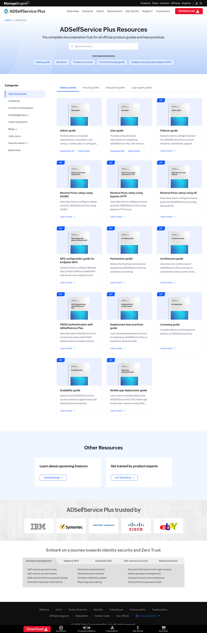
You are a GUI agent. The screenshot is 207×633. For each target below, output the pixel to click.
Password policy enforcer (91, 573)
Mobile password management (144, 573)
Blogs (11, 129)
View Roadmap (52, 477)
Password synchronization (91, 569)
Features (87, 11)
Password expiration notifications (45, 582)
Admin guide (43, 62)
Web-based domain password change (47, 578)
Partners (164, 3)
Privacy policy (138, 609)
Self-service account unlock (42, 573)
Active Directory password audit (145, 582)
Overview (73, 11)
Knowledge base (17, 115)
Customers (163, 11)
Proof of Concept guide (112, 62)
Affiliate (175, 3)
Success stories (17, 143)
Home (8, 20)
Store (155, 3)
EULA (59, 609)
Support (147, 11)
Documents (114, 11)
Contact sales (102, 616)
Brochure (62, 62)
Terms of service (77, 609)
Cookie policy (160, 609)
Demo (100, 11)
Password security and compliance (146, 578)
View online (84, 151)
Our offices (123, 616)
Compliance (116, 609)
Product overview (83, 62)
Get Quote (132, 11)
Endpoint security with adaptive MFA (151, 62)
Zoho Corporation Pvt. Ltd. (97, 624)
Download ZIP (67, 151)
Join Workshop (123, 477)
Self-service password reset (42, 569)
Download (187, 11)
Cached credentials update (92, 578)
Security (98, 609)
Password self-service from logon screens (150, 569)
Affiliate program (59, 616)
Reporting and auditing (90, 582)
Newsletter (82, 616)
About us (44, 609)
